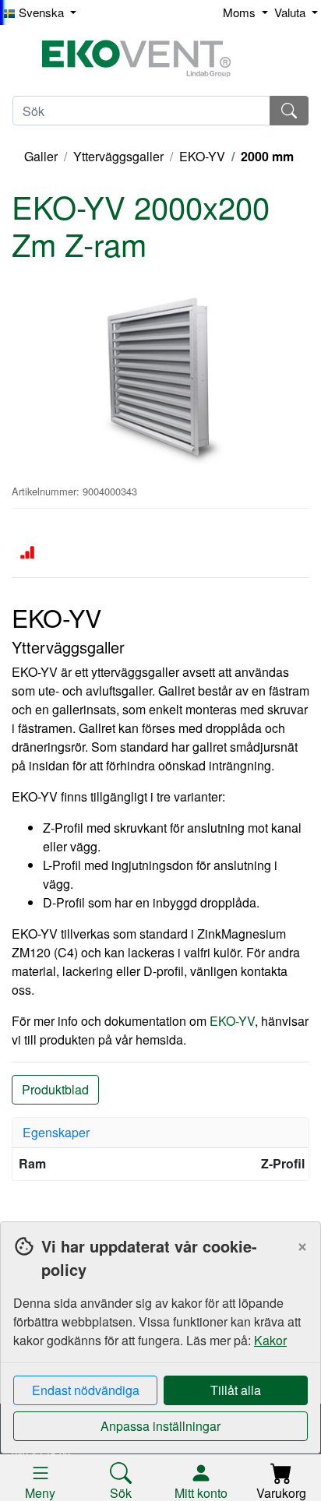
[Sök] (289, 110)
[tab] (160, 1132)
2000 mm (267, 156)
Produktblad (55, 1089)
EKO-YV (202, 156)
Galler (41, 156)
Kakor (270, 1340)
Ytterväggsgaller (118, 156)
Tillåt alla (235, 1390)
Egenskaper (56, 1132)
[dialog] (160, 1361)
